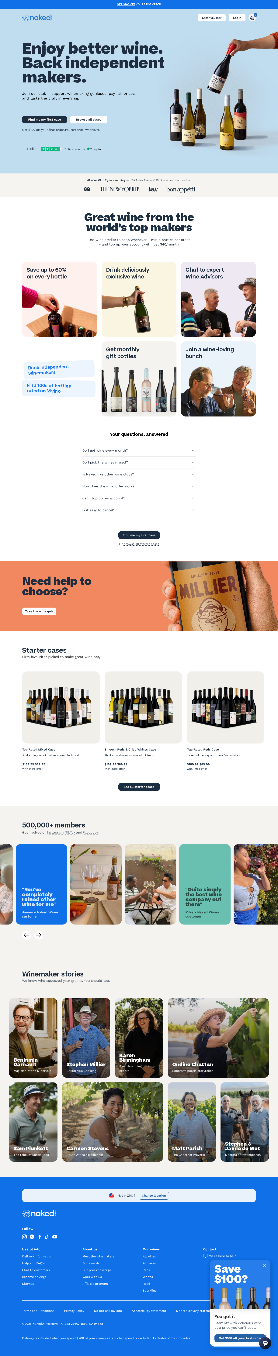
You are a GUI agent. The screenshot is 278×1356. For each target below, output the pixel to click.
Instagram (55, 832)
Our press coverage (96, 1270)
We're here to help (222, 1256)
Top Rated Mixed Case (38, 749)
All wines (149, 1256)
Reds (146, 1270)
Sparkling (150, 1290)
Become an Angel (34, 1277)
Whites (148, 1277)
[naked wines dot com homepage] (37, 18)
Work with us (92, 1277)
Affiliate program (95, 1283)
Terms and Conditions (38, 1311)
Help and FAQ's (33, 1263)
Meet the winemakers (98, 1256)
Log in (237, 18)
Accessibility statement (149, 1311)
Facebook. (91, 832)
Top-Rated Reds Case (203, 749)
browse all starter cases (141, 544)
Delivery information (37, 1256)
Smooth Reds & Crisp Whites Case (130, 749)
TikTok (70, 832)
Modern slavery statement (195, 1311)
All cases (149, 1263)
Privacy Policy (74, 1311)
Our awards (90, 1263)
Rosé (146, 1283)
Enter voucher (211, 18)
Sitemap (28, 1283)
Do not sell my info (108, 1311)
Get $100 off (126, 4)
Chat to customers (36, 1270)
